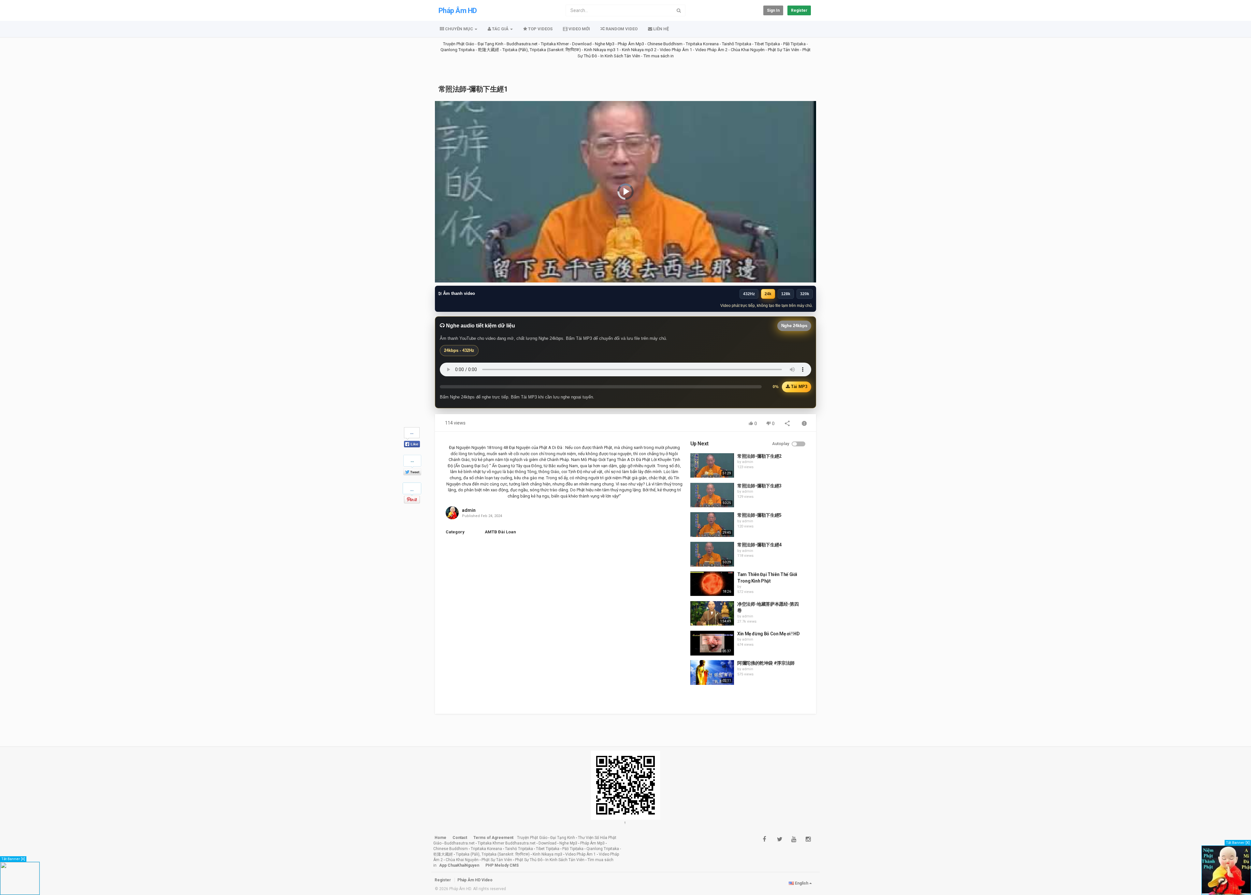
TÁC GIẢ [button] (500, 28)
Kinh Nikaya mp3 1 (601, 49)
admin (469, 510)
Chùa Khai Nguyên (748, 49)
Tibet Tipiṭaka (767, 43)
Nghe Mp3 (604, 43)
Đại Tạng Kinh (490, 43)
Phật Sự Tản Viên (783, 49)
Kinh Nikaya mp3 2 (639, 49)
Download (582, 43)
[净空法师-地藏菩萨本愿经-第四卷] (712, 613)
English (801, 883)
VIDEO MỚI (579, 28)
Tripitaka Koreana (702, 43)
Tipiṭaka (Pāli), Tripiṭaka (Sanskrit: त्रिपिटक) (541, 49)
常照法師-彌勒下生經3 (759, 485)
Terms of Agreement (493, 837)
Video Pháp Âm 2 (711, 49)
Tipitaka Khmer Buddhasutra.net (507, 843)
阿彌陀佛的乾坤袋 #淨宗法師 (766, 663)
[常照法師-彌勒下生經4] (712, 554)
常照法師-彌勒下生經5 (759, 515)
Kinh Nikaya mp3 (548, 854)
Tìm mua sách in (658, 55)
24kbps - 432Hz (459, 350)
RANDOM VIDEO (621, 28)
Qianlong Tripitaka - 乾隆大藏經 (469, 49)
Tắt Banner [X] (13, 859)
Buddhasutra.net (522, 43)
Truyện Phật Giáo (458, 43)
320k (804, 294)
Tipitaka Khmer (555, 43)
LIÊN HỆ (660, 28)
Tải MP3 (798, 386)
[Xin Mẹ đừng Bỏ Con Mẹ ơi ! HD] (712, 643)
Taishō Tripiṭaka (737, 43)
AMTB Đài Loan (500, 531)
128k (785, 294)
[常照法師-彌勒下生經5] (712, 524)
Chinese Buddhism (665, 43)
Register (799, 10)
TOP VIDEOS (540, 28)
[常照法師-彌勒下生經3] (712, 495)
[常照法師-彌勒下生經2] (712, 465)
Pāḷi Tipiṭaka (794, 43)
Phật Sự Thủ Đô (528, 860)
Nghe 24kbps (794, 325)
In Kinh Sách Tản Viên (620, 55)
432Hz (749, 294)
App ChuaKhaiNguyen (459, 865)
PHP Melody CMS (502, 865)
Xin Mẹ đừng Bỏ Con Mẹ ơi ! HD (768, 633)
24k (768, 294)
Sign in (773, 10)
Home (440, 837)
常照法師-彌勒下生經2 (759, 456)
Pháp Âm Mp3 (631, 43)
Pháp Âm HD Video (475, 880)
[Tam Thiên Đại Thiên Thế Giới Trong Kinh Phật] (712, 583)
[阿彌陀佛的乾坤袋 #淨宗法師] (712, 672)
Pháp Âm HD (458, 11)
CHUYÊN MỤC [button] (459, 28)
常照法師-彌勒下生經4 (759, 544)
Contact (460, 837)
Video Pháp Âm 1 (676, 49)
